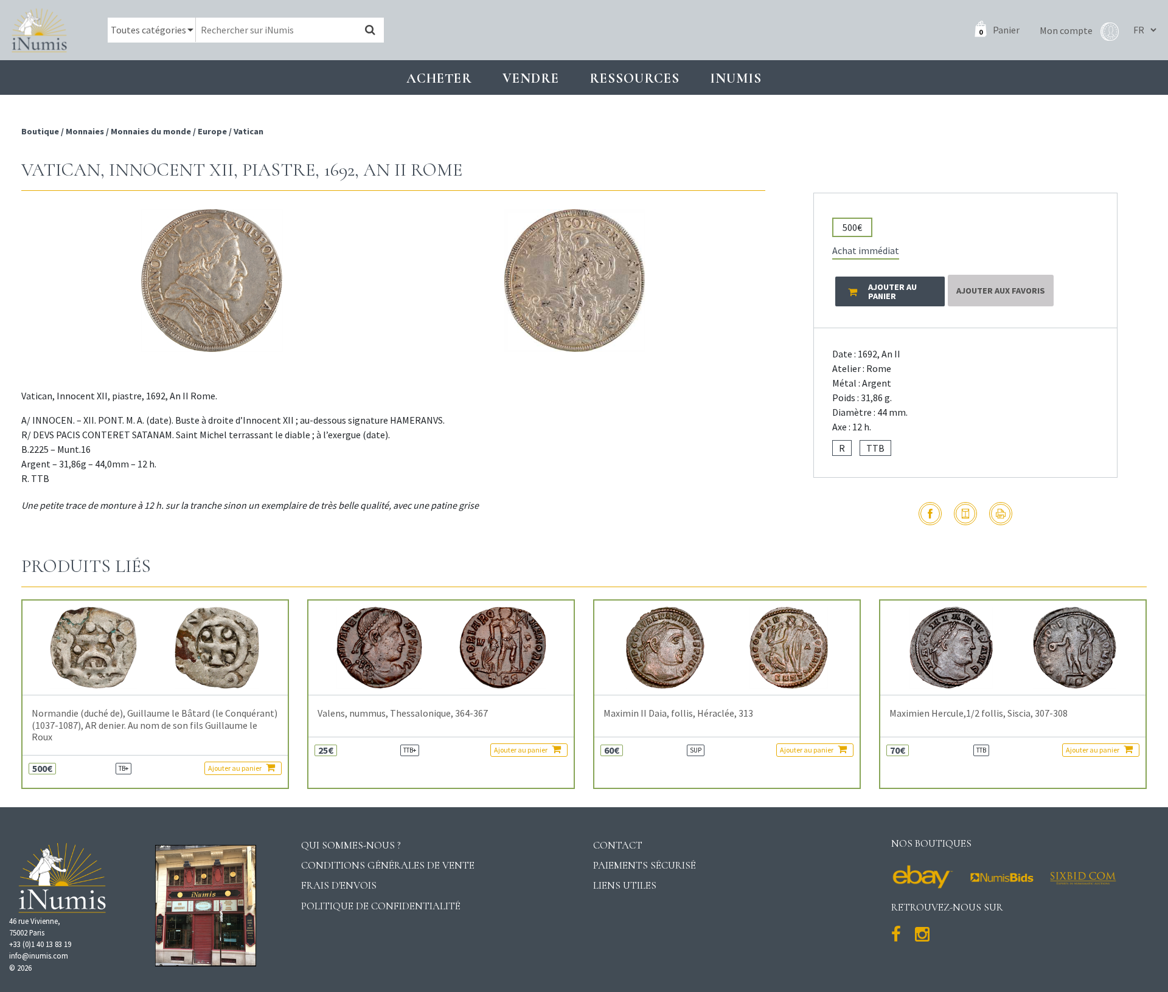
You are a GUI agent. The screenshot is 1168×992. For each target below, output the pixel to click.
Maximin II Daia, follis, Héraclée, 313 (678, 713)
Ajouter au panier (235, 768)
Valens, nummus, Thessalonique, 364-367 (403, 713)
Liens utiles (624, 885)
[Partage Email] (965, 514)
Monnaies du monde (151, 131)
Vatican (248, 131)
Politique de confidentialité (381, 906)
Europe (212, 131)
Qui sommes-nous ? (351, 845)
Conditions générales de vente (387, 865)
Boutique (41, 131)
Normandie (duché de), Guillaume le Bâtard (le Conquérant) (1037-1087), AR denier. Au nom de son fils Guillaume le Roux (154, 725)
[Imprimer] (1001, 514)
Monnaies (85, 131)
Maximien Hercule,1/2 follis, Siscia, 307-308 (978, 713)
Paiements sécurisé (644, 865)
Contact (617, 845)
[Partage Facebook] (930, 514)
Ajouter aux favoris (1000, 290)
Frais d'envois (339, 885)
